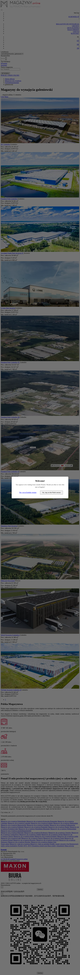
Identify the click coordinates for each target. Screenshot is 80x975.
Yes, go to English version (27, 492)
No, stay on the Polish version (51, 492)
